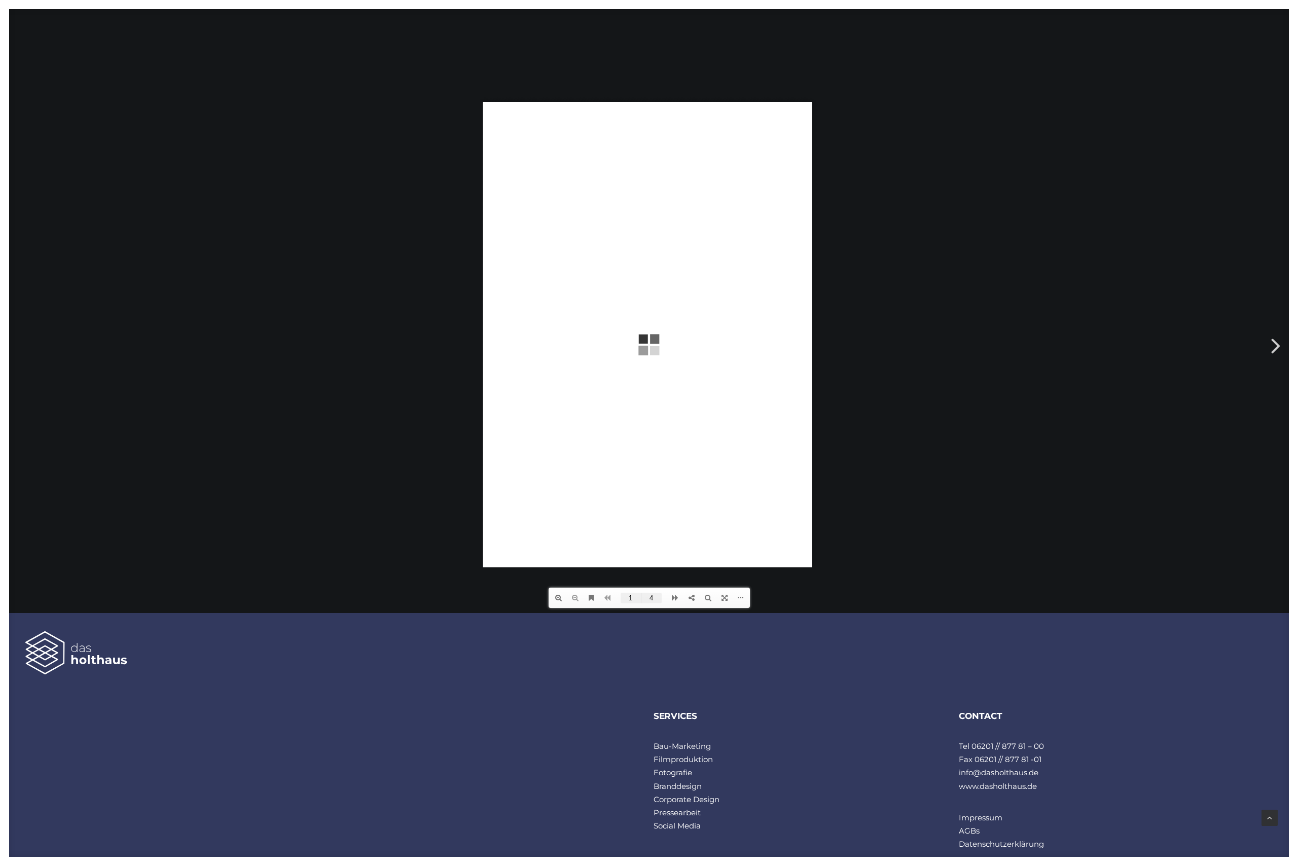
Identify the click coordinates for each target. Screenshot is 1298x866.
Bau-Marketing (682, 746)
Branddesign (678, 786)
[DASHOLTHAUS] (69, 45)
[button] (1205, 43)
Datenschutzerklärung (1001, 844)
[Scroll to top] (1269, 817)
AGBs (969, 831)
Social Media (677, 826)
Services (1119, 43)
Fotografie (673, 772)
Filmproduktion (683, 759)
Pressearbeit (677, 812)
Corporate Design (686, 799)
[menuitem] (1060, 43)
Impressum (980, 817)
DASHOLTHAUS (1060, 43)
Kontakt (1169, 43)
